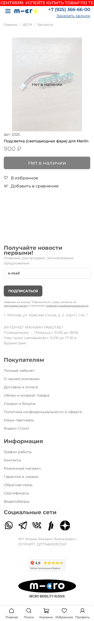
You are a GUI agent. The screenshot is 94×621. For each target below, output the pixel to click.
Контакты (12, 460)
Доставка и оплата (21, 387)
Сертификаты (16, 493)
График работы (18, 452)
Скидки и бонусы (20, 403)
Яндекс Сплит (16, 428)
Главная (10, 25)
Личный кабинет (19, 370)
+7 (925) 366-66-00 (69, 9)
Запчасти (45, 25)
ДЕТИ (27, 25)
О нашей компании (22, 379)
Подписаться (23, 291)
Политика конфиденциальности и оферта (43, 412)
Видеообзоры (16, 501)
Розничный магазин (22, 468)
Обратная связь (18, 485)
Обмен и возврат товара (26, 395)
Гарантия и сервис (21, 476)
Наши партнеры (19, 420)
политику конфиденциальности (67, 305)
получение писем (15, 305)
